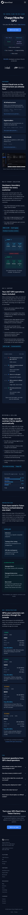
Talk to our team (14, 30)
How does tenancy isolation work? (14, 773)
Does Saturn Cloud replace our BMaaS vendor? (14, 795)
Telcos (3, 876)
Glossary (4, 885)
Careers (4, 899)
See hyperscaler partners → (11, 130)
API (3, 859)
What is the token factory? (14, 790)
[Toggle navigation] (25, 2)
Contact (4, 903)
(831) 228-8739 (5, 849)
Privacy (15, 912)
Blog (3, 883)
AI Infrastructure (5, 870)
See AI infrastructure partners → (12, 114)
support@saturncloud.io (7, 848)
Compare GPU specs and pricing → (14, 741)
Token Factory (21, 24)
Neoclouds (4, 874)
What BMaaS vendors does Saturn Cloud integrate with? (14, 767)
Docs (3, 887)
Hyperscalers (5, 872)
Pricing (3, 863)
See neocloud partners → (10, 147)
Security (4, 901)
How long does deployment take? (14, 785)
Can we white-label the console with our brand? (14, 779)
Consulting (4, 890)
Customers (4, 892)
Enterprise (4, 861)
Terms (12, 912)
